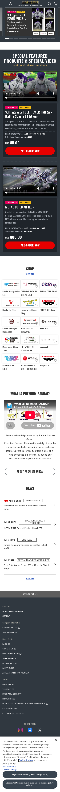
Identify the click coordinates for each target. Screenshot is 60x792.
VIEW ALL (30, 274)
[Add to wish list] (18, 286)
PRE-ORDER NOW (30, 151)
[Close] (56, 740)
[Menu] (4, 4)
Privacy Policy (9, 766)
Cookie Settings (26, 760)
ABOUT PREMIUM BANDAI (30, 471)
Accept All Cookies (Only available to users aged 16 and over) (30, 784)
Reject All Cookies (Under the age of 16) (30, 774)
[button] (7, 38)
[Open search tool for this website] (49, 4)
